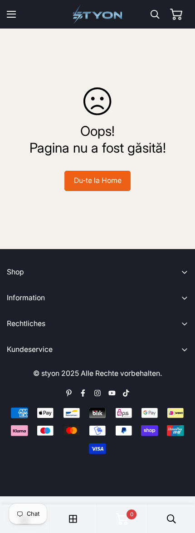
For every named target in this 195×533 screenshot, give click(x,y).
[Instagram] (97, 393)
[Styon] (97, 14)
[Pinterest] (69, 393)
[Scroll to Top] (179, 485)
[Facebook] (83, 393)
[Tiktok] (126, 393)
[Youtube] (112, 393)
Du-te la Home (98, 180)
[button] (176, 14)
